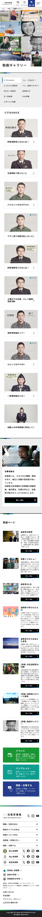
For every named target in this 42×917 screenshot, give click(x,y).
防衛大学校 (11, 874)
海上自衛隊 (13, 856)
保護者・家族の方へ (11, 840)
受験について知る (10, 834)
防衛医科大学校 (13, 878)
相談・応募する (9, 845)
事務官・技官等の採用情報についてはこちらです (17, 883)
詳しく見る (20, 500)
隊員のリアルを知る (11, 829)
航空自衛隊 (13, 862)
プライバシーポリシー (12, 899)
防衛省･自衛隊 (13, 870)
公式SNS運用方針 (10, 902)
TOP (3, 9)
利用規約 (6, 895)
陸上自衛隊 (13, 851)
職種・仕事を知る (10, 824)
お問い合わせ (8, 892)
